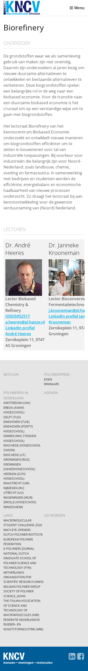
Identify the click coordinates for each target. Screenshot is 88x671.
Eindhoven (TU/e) (16, 422)
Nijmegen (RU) (13, 488)
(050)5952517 (17, 316)
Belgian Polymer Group (21, 586)
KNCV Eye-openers (17, 530)
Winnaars (51, 384)
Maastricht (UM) (16, 483)
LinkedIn (72, 656)
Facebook (81, 656)
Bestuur (11, 374)
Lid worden (54, 515)
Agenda (51, 392)
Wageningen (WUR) (18, 497)
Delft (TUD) (12, 417)
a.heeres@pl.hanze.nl (25, 322)
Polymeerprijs (57, 374)
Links (8, 515)
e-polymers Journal (18, 548)
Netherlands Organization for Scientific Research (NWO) (23, 577)
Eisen (48, 379)
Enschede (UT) (14, 455)
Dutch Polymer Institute (23, 534)
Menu (79, 8)
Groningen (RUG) (16, 459)
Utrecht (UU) (13, 492)
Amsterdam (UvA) (16, 403)
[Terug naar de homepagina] (35, 8)
